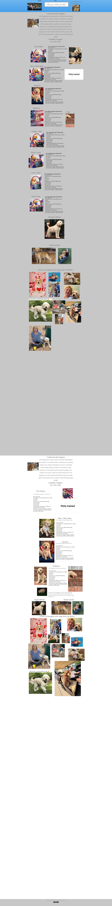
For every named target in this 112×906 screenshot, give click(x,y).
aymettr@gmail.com (77, 1)
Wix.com (64, 900)
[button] (81, 78)
